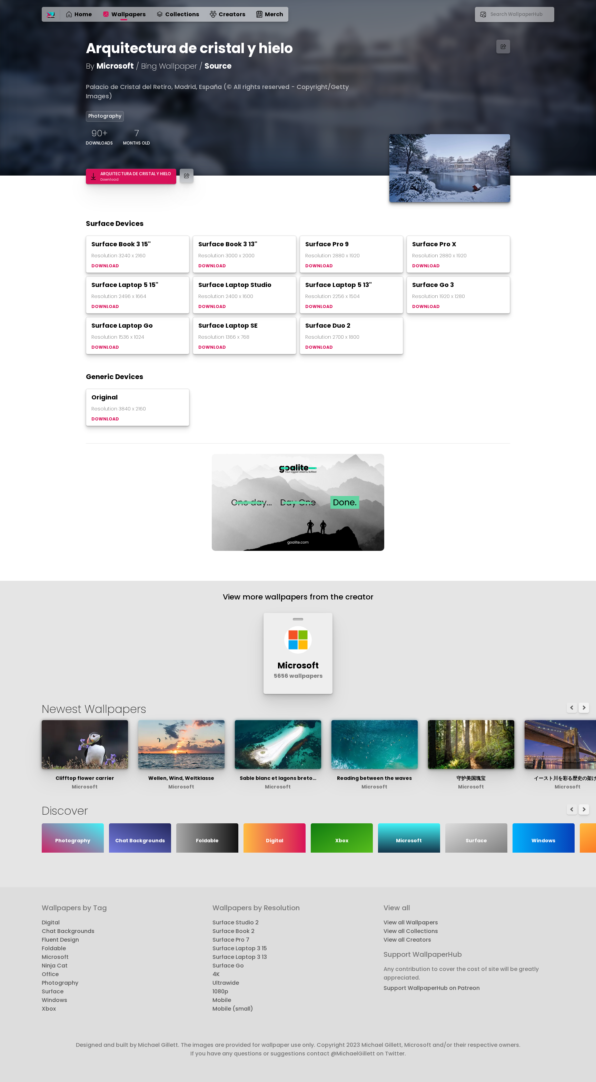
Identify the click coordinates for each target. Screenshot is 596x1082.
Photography (104, 115)
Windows (54, 1000)
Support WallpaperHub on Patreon (432, 988)
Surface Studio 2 (235, 922)
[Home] (51, 15)
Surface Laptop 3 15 (239, 948)
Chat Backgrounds (68, 931)
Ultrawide (225, 983)
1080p (220, 991)
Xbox (49, 1009)
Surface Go (228, 966)
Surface (52, 991)
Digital (51, 922)
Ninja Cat (55, 966)
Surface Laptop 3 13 (239, 957)
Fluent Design (60, 940)
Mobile (221, 1000)
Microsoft (115, 66)
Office (50, 974)
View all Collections (411, 931)
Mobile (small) (232, 1009)
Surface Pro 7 (230, 940)
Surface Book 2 (233, 931)
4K (216, 974)
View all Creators (407, 940)
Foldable (54, 948)
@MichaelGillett (353, 1054)
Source (218, 66)
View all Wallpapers (411, 922)
